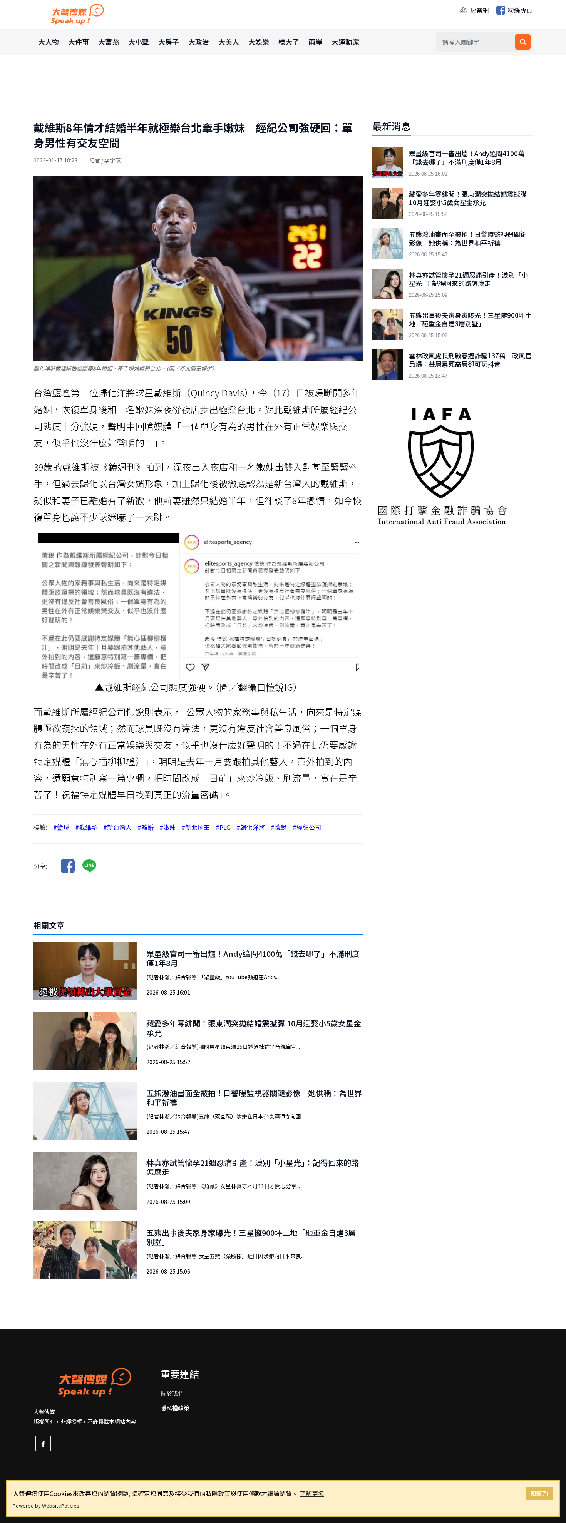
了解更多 (312, 1493)
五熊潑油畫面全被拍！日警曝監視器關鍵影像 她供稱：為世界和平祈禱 (254, 1097)
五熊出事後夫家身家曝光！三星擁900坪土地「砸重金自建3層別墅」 (251, 1237)
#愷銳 (279, 827)
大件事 (78, 42)
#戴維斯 (86, 827)
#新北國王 (195, 827)
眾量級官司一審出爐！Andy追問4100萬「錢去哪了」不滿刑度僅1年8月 (253, 958)
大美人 (228, 42)
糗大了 (288, 42)
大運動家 (345, 42)
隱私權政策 (175, 1408)
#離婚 (145, 827)
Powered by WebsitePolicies (46, 1505)
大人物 (48, 42)
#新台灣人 (117, 827)
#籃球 (61, 827)
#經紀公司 (307, 827)
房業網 (479, 10)
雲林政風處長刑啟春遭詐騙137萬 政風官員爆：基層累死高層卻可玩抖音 (470, 359)
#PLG (223, 827)
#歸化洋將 (250, 827)
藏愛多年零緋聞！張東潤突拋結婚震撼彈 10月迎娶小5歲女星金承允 (253, 1028)
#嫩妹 (167, 827)
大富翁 (108, 42)
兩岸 (315, 42)
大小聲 (138, 42)
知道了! (540, 1493)
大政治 (198, 42)
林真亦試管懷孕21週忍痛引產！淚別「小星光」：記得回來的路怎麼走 (252, 1167)
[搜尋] (523, 42)
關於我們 (172, 1393)
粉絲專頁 (519, 10)
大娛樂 (258, 42)
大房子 (168, 42)
